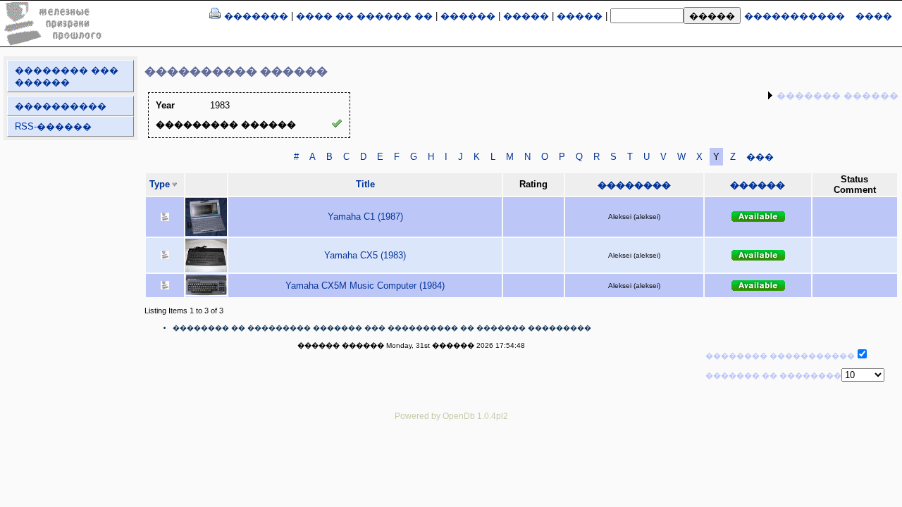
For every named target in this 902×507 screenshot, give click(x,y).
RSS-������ (53, 126)
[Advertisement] (451, 463)
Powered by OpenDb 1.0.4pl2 (451, 415)
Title (365, 184)
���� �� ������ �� (364, 16)
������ (467, 16)
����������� (794, 16)
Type (159, 184)
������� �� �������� (773, 375)
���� (873, 16)
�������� (634, 185)
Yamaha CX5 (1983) (365, 255)
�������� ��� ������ (66, 76)
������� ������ (837, 95)
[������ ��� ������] (215, 16)
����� (526, 16)
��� (760, 156)
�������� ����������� (780, 355)
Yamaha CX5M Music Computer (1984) (365, 285)
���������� (60, 106)
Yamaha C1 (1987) (365, 216)
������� (256, 16)
